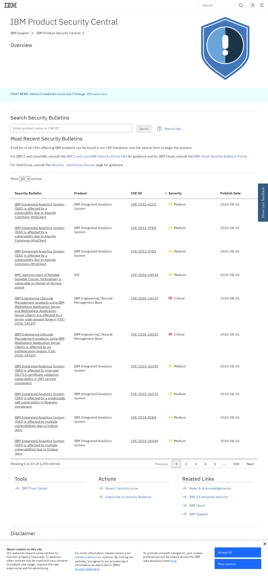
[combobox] (223, 5)
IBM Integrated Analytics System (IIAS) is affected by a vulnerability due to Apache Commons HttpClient (39, 210)
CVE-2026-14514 (144, 275)
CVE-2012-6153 (143, 204)
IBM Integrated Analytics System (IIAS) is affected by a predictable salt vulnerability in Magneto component (40, 400)
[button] (240, 5)
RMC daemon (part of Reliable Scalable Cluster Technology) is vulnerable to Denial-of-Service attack (38, 281)
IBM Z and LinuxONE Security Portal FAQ (96, 156)
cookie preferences (88, 557)
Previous (161, 464)
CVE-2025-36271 (144, 394)
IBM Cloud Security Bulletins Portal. (220, 156)
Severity (175, 193)
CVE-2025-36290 (144, 366)
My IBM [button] (253, 6)
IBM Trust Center (35, 488)
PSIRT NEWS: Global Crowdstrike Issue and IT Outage (48, 94)
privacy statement (87, 569)
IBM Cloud (197, 505)
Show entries (26, 179)
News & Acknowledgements (210, 488)
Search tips (172, 128)
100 (236, 464)
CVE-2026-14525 (144, 334)
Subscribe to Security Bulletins (129, 497)
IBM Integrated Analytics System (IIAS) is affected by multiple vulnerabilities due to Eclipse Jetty (39, 423)
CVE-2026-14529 (144, 298)
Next (250, 464)
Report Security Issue (122, 488)
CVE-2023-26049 (144, 441)
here (173, 561)
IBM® (10, 5)
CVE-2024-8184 (143, 417)
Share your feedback (263, 202)
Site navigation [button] (262, 7)
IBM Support (198, 514)
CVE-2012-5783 (143, 228)
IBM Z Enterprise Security (208, 497)
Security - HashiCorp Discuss (73, 165)
